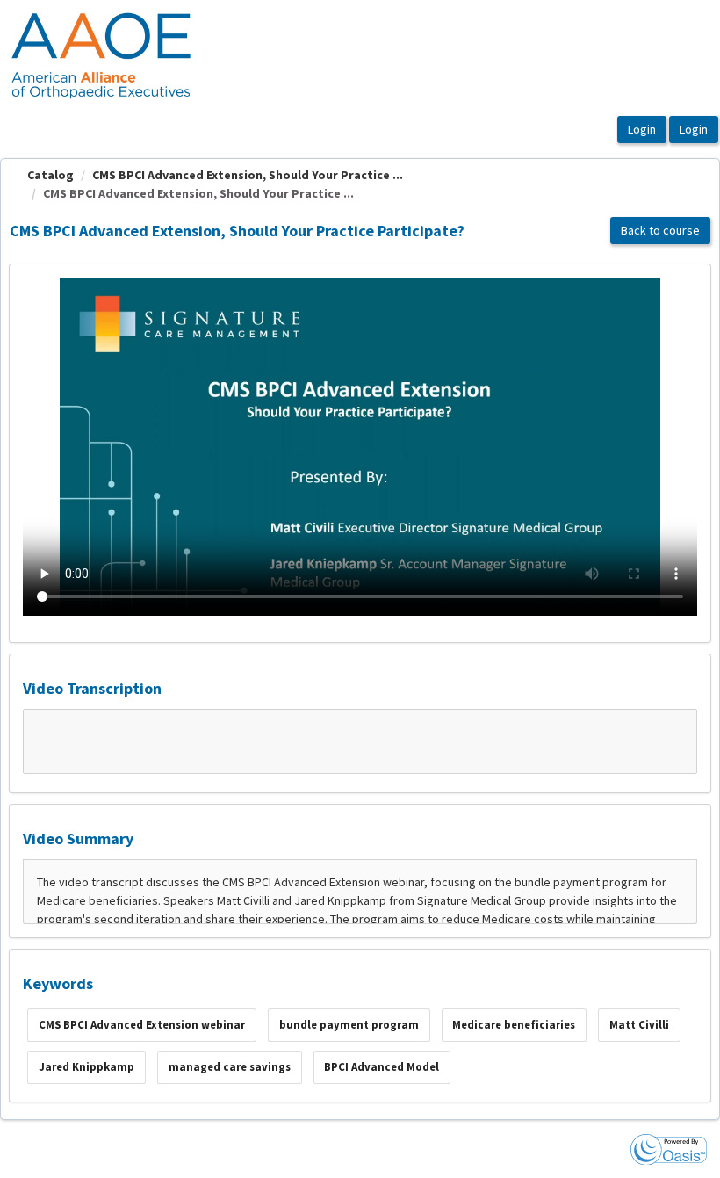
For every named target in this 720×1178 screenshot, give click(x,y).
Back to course (660, 230)
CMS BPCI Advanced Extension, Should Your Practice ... (247, 175)
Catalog (50, 175)
